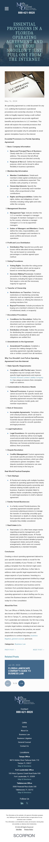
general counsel (18, 639)
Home (24, 727)
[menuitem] (19, 829)
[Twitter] (27, 803)
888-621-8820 (26, 12)
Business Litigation (24, 738)
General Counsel (24, 742)
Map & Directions (24, 766)
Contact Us (24, 746)
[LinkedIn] (22, 803)
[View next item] (21, 683)
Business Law (20, 644)
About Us (24, 731)
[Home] (26, 6)
